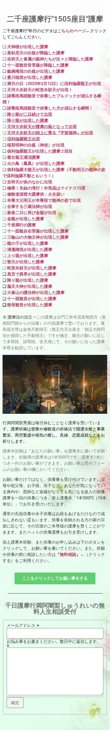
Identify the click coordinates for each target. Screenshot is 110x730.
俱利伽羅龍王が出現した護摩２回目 (39, 151)
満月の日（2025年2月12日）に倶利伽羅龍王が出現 (54, 83)
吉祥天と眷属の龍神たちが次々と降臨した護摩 (50, 59)
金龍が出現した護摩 (25, 218)
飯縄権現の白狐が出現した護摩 (35, 71)
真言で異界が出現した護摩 (31, 274)
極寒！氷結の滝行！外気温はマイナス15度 (46, 188)
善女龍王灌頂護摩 (23, 157)
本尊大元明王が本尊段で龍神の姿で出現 (44, 200)
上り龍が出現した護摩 (27, 255)
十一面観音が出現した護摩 (31, 298)
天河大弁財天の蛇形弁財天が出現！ (40, 89)
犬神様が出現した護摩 (27, 46)
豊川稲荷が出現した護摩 (29, 77)
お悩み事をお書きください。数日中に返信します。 (54, 643)
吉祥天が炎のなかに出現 (29, 181)
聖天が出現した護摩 (25, 261)
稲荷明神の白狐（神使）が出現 (35, 145)
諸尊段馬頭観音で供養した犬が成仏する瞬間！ (50, 108)
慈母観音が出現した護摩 (29, 304)
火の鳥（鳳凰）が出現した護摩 (35, 163)
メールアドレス (23, 625)
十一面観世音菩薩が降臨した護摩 (38, 65)
